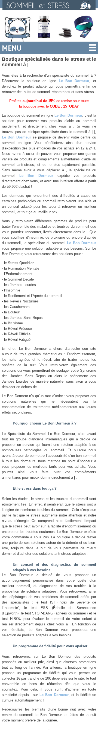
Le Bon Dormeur (74, 81)
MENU (12, 48)
